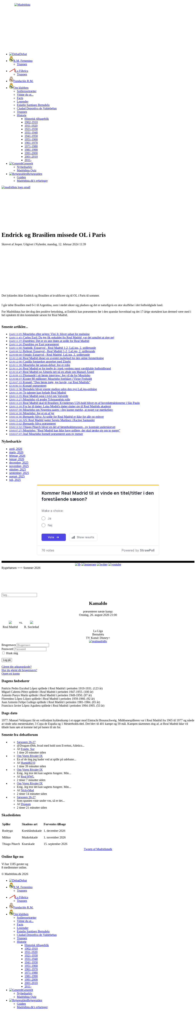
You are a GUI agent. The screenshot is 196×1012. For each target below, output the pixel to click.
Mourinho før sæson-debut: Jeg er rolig (39, 365)
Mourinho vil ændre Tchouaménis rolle (39, 399)
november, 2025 (19, 466)
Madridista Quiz (26, 170)
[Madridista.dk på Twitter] (102, 564)
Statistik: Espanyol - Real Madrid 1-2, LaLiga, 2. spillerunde (52, 347)
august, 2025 (17, 476)
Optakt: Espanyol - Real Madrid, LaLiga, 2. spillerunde (49, 354)
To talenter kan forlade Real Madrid (37, 392)
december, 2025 (18, 462)
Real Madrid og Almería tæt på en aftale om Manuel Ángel (51, 371)
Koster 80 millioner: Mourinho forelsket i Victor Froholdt (50, 378)
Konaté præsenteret (27, 385)
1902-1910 (31, 122)
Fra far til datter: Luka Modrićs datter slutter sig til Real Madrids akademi (60, 406)
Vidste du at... (25, 94)
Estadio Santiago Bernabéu (33, 105)
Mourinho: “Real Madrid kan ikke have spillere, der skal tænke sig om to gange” (64, 430)
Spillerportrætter (26, 91)
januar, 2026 (16, 459)
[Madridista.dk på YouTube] (114, 564)
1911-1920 (31, 125)
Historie (21, 115)
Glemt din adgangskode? (17, 666)
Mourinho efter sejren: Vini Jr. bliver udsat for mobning (49, 334)
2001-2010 (31, 156)
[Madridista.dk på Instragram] (88, 564)
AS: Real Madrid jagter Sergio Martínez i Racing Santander (52, 420)
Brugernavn (9, 645)
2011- (27, 160)
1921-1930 (31, 129)
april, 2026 (15, 448)
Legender (22, 101)
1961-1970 (31, 142)
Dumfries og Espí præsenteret (34, 344)
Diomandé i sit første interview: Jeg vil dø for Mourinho (49, 375)
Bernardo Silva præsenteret (32, 423)
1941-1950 (31, 136)
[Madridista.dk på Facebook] (78, 564)
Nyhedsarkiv (24, 167)
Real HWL (27, 776)
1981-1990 (31, 149)
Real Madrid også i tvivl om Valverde (38, 396)
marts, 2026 (16, 452)
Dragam (26, 804)
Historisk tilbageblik (36, 118)
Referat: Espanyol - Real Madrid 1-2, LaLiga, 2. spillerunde (52, 351)
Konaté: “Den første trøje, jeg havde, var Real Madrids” (49, 382)
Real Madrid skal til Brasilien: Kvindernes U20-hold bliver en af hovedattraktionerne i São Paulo (74, 402)
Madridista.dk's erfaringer (32, 180)
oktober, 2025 (17, 469)
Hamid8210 (28, 762)
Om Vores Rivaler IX (30, 756)
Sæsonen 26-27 (26, 742)
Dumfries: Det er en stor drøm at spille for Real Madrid (49, 340)
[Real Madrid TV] (98, 641)
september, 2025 (19, 473)
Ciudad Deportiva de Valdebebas (37, 108)
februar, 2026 (17, 455)
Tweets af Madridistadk (98, 849)
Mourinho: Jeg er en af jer (31, 413)
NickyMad (27, 790)
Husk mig (12, 653)
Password (7, 649)
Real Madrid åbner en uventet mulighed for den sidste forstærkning (56, 358)
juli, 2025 (15, 479)
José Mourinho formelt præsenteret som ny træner (46, 433)
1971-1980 (31, 146)
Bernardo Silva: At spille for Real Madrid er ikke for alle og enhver (56, 416)
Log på (7, 660)
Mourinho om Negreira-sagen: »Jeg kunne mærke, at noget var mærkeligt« (61, 409)
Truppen (22, 64)
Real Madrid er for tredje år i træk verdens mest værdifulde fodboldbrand (60, 368)
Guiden (21, 177)
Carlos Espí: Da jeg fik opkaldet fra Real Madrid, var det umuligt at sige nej (61, 337)
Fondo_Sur (27, 749)
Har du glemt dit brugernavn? (19, 670)
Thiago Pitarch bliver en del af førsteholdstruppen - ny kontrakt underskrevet (62, 427)
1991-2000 (31, 153)
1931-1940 (31, 132)
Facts (20, 98)
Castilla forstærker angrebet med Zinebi (40, 361)
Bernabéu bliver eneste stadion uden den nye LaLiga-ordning (53, 389)
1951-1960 (31, 139)
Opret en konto (11, 673)
